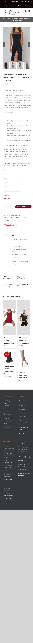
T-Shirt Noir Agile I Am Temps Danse (24, 340)
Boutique (10, 18)
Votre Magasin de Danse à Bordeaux (9, 403)
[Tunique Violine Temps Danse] (9, 317)
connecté (25, 261)
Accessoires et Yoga (23, 428)
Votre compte (8, 414)
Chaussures (22, 405)
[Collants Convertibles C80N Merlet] (24, 360)
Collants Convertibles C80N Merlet (23, 375)
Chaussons (22, 401)
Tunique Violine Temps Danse (9, 340)
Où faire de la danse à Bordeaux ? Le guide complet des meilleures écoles (8, 464)
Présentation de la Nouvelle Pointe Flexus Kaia (8, 477)
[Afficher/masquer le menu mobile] (29, 11)
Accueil (5, 18)
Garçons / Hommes (22, 411)
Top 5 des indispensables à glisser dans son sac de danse (9, 449)
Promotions (7, 427)
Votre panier (7, 410)
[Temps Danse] (10, 225)
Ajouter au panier (23, 206)
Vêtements (7, 220)
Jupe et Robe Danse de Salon (20, 218)
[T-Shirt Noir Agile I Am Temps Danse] (24, 317)
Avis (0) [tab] (5, 235)
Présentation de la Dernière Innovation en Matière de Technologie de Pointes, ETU (8, 492)
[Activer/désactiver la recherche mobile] (26, 11)
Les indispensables (23, 422)
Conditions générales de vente (7, 421)
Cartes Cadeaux (23, 434)
